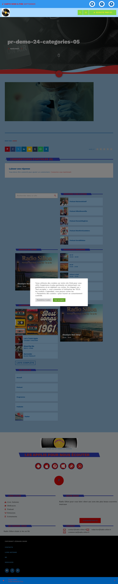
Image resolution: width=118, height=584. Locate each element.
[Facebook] (102, 4)
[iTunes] (92, 4)
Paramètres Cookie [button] (43, 300)
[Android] (111, 4)
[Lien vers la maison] (6, 12)
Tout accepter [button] (59, 300)
